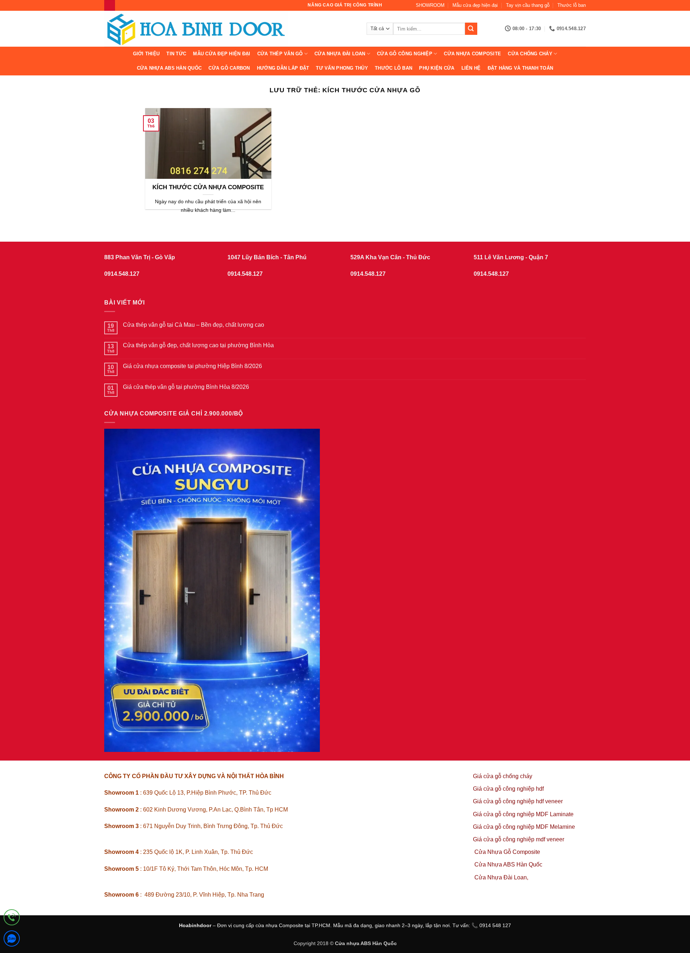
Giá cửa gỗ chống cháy (502, 776)
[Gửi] (471, 29)
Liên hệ (471, 68)
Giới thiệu (146, 53)
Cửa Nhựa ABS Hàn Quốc (169, 68)
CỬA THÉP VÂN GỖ (280, 53)
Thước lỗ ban (571, 5)
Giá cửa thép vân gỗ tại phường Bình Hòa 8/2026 (186, 387)
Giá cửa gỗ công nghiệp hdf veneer (518, 801)
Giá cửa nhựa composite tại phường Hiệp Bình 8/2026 (192, 366)
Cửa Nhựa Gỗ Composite (508, 852)
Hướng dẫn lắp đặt (283, 68)
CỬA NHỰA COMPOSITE (472, 53)
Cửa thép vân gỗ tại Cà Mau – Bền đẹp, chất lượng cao (193, 325)
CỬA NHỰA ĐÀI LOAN (339, 53)
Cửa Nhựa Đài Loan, (501, 877)
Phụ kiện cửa (436, 68)
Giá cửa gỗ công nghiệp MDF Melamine (524, 827)
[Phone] (12, 918)
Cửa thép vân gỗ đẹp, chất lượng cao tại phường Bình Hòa (198, 345)
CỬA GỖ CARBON (229, 68)
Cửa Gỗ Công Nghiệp (404, 53)
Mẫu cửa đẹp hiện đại (475, 5)
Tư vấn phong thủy (342, 68)
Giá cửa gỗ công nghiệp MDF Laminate (523, 814)
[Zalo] (12, 939)
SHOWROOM (430, 5)
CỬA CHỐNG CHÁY (530, 53)
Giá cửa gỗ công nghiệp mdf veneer (518, 839)
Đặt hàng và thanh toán (520, 68)
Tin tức (176, 53)
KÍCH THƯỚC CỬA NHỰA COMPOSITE (208, 187)
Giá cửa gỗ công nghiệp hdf (508, 789)
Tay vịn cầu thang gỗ (527, 5)
